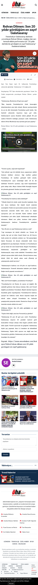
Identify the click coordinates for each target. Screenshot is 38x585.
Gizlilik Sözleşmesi (17, 569)
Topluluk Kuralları (9, 573)
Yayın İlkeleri (24, 573)
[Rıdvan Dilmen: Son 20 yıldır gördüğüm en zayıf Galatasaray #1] (19, 194)
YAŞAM (20, 568)
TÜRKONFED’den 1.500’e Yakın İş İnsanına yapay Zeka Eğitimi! (19, 18)
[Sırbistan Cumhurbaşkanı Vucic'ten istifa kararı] (28, 416)
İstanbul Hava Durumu (28, 514)
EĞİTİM (4, 569)
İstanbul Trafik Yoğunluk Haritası (28, 522)
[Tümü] (35, 465)
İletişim (6, 571)
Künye (16, 571)
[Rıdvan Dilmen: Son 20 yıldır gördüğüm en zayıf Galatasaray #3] (19, 309)
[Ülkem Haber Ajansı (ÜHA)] (19, 5)
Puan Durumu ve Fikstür (10, 527)
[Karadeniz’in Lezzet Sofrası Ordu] (10, 400)
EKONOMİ (22, 544)
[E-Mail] (13, 365)
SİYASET (4, 568)
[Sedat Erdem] (6, 362)
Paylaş (5, 74)
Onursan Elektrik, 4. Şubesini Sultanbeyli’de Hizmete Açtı (9, 388)
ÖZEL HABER (25, 13)
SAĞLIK (12, 568)
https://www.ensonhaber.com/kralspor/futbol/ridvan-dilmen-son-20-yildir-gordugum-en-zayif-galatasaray (19, 344)
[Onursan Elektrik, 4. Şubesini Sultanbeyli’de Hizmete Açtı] (10, 381)
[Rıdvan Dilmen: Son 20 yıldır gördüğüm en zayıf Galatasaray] (19, 61)
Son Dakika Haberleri (9, 532)
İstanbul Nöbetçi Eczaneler (7, 515)
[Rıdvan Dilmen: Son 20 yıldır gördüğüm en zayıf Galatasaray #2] (19, 276)
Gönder (5, 454)
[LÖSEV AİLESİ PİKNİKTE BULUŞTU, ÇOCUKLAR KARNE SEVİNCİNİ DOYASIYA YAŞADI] (10, 416)
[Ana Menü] (2, 5)
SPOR (34, 13)
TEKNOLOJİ (14, 13)
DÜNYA (14, 544)
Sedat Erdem (9, 79)
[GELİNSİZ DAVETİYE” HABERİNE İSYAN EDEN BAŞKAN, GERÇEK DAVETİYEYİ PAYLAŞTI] (28, 381)
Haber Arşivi (25, 532)
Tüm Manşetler (26, 527)
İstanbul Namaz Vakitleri (11, 521)
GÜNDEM (4, 13)
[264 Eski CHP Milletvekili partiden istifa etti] (28, 400)
